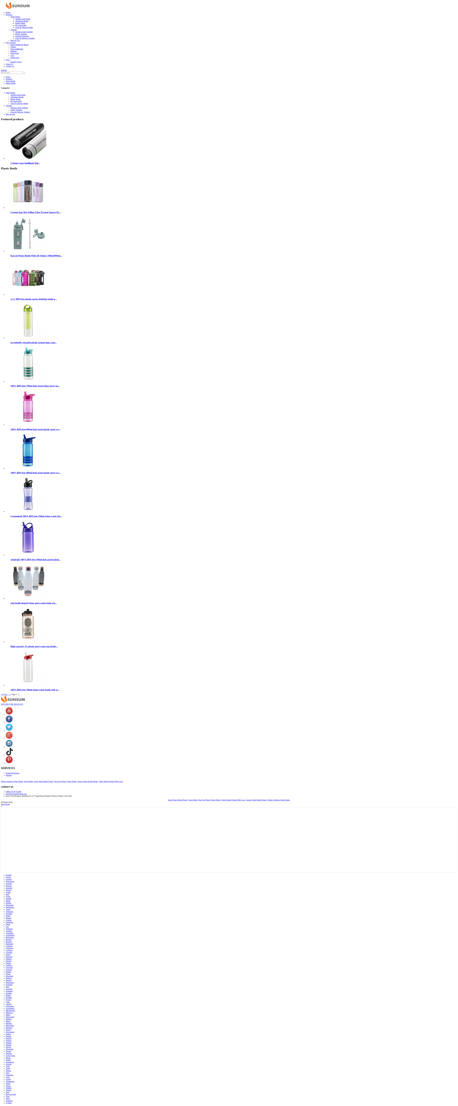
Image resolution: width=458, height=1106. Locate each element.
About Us (9, 64)
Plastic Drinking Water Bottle (12, 781)
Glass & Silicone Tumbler (25, 38)
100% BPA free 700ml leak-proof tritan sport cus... (35, 386)
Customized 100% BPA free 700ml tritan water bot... (36, 516)
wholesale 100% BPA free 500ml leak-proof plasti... (35, 559)
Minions (13, 51)
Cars (12, 55)
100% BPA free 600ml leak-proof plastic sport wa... (35, 429)
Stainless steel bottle (22, 19)
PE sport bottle (20, 25)
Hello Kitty (14, 53)
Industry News (16, 62)
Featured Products (22, 36)
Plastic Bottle (20, 23)
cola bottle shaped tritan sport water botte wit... (33, 603)
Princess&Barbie (16, 49)
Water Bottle (15, 17)
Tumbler (13, 30)
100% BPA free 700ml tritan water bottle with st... (34, 690)
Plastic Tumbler (21, 34)
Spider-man (14, 58)
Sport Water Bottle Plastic (43, 781)
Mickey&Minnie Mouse (19, 45)
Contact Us (10, 66)
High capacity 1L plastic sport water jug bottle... (33, 646)
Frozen (13, 47)
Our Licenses (11, 43)
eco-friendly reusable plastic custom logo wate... (33, 342)
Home (8, 12)
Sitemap (9, 775)
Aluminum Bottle (21, 21)
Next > (6, 694)
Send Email (5, 804)
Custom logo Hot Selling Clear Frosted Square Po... (35, 212)
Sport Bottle (28, 781)
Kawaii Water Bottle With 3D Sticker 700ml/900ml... (36, 255)
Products (9, 15)
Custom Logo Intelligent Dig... (25, 163)
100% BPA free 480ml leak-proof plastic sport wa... (35, 472)
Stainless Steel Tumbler (24, 32)
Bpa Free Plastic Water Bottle (65, 781)
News (8, 60)
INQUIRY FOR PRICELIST (12, 704)
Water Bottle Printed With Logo (111, 781)
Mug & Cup (15, 40)
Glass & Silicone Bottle (24, 28)
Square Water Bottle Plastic (87, 781)
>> (10, 694)
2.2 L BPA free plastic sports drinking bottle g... (33, 299)
